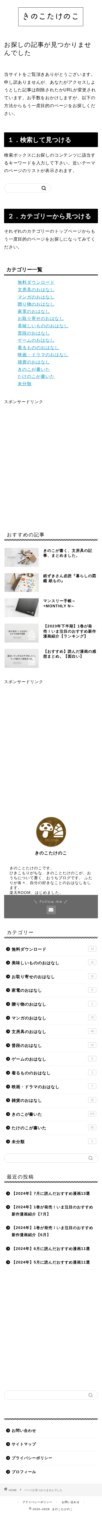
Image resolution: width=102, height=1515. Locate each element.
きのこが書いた (34, 369)
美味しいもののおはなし (43, 325)
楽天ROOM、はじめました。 (36, 893)
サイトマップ (24, 1444)
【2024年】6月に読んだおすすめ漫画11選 (51, 1249)
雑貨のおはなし (34, 362)
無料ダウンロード (36, 282)
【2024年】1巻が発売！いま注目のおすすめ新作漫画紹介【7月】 (52, 1210)
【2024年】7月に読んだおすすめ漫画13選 (51, 1194)
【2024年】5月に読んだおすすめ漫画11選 (51, 1262)
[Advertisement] (51, 465)
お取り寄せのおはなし (41, 318)
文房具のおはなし (36, 289)
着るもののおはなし (38, 347)
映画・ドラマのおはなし (43, 354)
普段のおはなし (34, 333)
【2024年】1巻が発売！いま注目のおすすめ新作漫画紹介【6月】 (52, 1231)
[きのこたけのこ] (51, 28)
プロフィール (24, 1472)
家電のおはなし (34, 311)
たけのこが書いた (36, 376)
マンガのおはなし (36, 297)
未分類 (25, 383)
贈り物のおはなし (36, 304)
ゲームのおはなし (36, 340)
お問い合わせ (24, 1431)
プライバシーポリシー (32, 1458)
